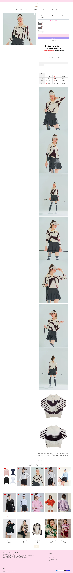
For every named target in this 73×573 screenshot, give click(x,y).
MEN (30, 9)
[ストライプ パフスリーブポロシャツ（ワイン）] (64, 528)
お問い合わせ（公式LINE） (53, 554)
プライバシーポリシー (52, 557)
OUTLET (49, 9)
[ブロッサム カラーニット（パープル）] (64, 502)
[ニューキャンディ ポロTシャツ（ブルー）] (64, 476)
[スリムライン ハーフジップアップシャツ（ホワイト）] (51, 476)
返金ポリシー (51, 556)
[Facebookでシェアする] (38, 460)
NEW (40, 9)
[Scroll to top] (71, 571)
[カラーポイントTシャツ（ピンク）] (37, 502)
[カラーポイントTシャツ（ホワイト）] (23, 502)
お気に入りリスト (54, 9)
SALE (44, 9)
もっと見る (36, 546)
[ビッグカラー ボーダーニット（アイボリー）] (37, 476)
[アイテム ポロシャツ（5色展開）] (9, 476)
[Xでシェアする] (40, 460)
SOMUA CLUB (10, 571)
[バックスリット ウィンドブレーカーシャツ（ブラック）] (9, 528)
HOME (17, 9)
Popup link (40, 458)
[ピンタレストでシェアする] (41, 460)
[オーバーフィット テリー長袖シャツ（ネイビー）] (37, 528)
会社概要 (50, 553)
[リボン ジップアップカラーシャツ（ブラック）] (9, 502)
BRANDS (35, 9)
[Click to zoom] (34, 14)
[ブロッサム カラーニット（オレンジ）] (51, 502)
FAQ (49, 560)
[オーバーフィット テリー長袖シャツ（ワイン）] (23, 528)
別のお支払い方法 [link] (53, 40)
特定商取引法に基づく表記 (53, 559)
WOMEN (25, 9)
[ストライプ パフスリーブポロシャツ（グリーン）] (51, 528)
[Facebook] (1, 1)
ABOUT (21, 9)
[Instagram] (3, 1)
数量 (38, 30)
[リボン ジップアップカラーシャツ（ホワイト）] (23, 476)
